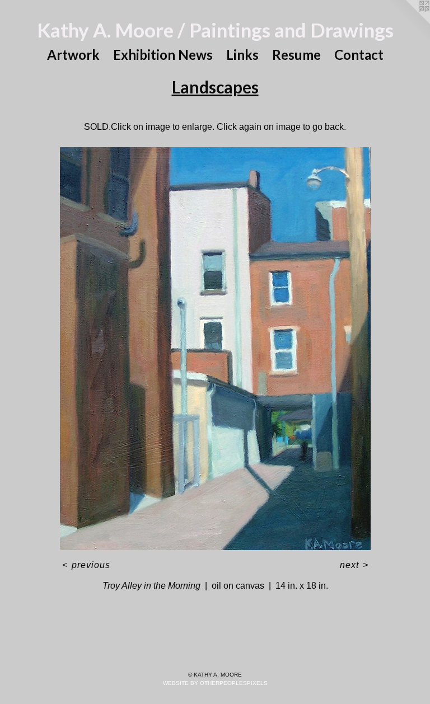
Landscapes (215, 87)
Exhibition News (163, 54)
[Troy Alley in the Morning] (215, 348)
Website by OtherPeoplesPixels (215, 683)
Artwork (73, 54)
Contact (359, 54)
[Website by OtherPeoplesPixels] (407, 22)
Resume (296, 54)
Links (242, 54)
